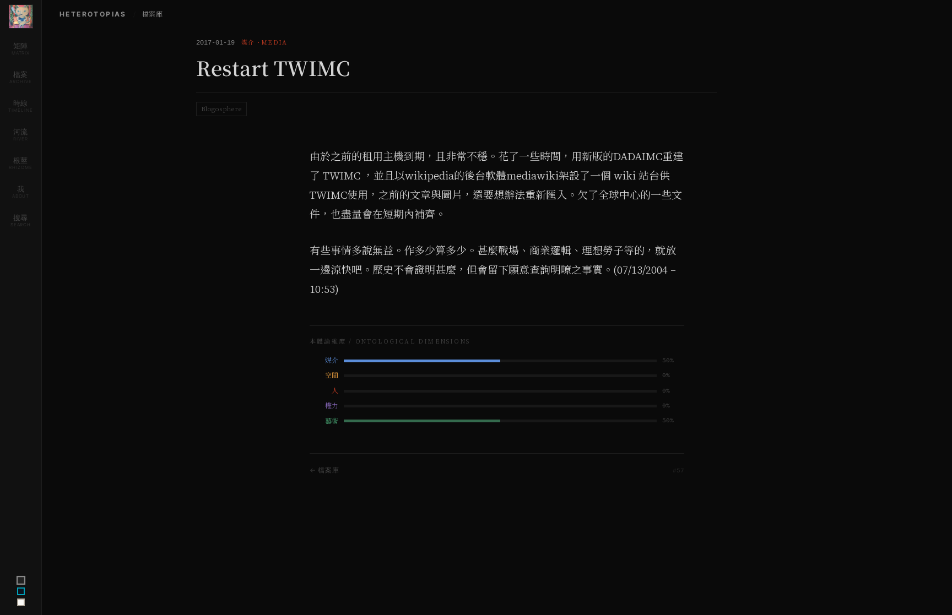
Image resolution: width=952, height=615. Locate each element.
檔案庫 (152, 14)
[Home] (21, 16)
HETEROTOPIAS (93, 14)
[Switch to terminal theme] (20, 580)
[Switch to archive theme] (21, 602)
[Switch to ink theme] (21, 591)
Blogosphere (221, 109)
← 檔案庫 (324, 470)
